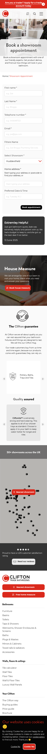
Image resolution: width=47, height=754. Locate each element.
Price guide (8, 708)
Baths (5, 635)
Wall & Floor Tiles (11, 680)
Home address (12, 169)
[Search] (34, 14)
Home (5, 76)
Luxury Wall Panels (12, 684)
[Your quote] (28, 14)
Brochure (7, 713)
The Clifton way (10, 700)
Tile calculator (9, 667)
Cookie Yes (29, 746)
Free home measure (25, 594)
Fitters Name (11, 142)
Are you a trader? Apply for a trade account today (23, 4)
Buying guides (10, 704)
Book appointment (31, 207)
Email (8, 128)
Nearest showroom (25, 492)
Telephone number (15, 114)
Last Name (10, 101)
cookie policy (39, 737)
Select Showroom (14, 155)
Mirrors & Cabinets (11, 643)
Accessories (8, 652)
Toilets (5, 619)
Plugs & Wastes (10, 639)
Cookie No (15, 746)
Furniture (7, 611)
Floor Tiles (7, 676)
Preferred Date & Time (16, 190)
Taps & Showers (10, 623)
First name (10, 87)
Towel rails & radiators (13, 647)
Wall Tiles (7, 672)
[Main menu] (41, 13)
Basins (5, 615)
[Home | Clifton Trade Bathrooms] (5, 13)
